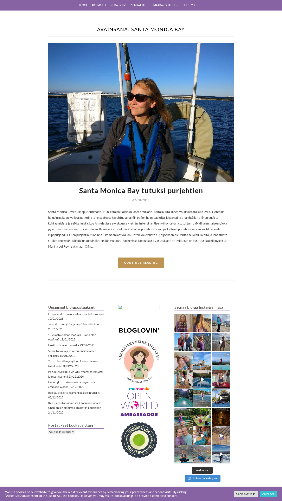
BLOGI (83, 5)
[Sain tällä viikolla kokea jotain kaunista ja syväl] (221, 417)
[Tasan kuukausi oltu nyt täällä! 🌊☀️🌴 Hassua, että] (183, 361)
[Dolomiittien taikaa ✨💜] (183, 417)
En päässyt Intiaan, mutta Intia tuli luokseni (76, 314)
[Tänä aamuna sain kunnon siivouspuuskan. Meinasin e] (202, 379)
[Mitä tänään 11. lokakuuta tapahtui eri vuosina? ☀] (221, 361)
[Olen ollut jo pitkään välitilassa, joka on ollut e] (202, 323)
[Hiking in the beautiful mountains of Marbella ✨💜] (202, 342)
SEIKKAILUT (138, 5)
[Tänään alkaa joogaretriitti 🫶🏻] (221, 435)
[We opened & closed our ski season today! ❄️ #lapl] (221, 454)
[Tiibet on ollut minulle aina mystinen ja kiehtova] (202, 454)
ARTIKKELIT (98, 5)
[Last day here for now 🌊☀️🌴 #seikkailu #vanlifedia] (221, 342)
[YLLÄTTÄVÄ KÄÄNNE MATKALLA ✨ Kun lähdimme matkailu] (202, 398)
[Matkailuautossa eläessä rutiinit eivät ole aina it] (221, 398)
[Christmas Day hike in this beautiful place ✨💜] (221, 323)
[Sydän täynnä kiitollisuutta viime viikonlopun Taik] (202, 435)
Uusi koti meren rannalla (63, 345)
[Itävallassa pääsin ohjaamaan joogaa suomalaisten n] (202, 417)
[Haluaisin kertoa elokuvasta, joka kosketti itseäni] (183, 454)
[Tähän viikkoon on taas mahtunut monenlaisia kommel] (202, 361)
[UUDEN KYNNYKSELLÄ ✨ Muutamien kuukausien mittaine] (183, 435)
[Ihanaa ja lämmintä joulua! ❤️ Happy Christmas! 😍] (183, 342)
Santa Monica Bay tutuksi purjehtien (141, 190)
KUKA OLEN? (119, 5)
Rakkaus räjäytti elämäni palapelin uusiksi (74, 392)
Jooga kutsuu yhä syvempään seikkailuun (74, 324)
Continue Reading (141, 262)
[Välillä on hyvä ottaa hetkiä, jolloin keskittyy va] (183, 398)
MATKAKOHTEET (164, 5)
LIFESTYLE (189, 5)
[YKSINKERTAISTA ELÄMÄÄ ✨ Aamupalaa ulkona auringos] (183, 379)
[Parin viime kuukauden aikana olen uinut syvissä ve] (183, 323)
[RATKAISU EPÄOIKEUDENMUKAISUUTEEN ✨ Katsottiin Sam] (221, 379)
